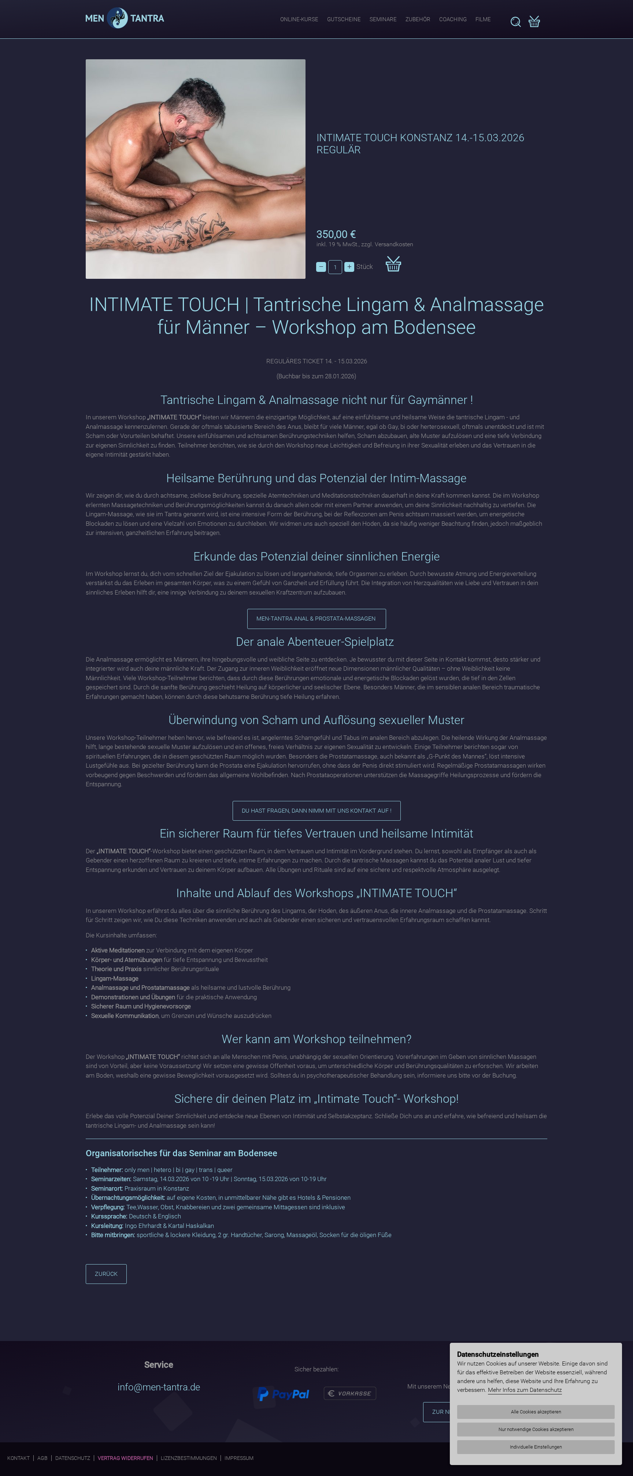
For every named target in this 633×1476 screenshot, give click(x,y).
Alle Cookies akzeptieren (536, 1412)
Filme (483, 19)
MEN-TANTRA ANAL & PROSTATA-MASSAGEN (316, 618)
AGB (42, 1458)
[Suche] (516, 22)
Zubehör (418, 19)
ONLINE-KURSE (299, 19)
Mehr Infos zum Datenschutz (525, 1389)
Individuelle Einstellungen (536, 1447)
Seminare (383, 19)
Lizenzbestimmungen (189, 1458)
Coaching (453, 19)
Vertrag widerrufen (125, 1458)
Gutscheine (344, 19)
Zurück (106, 1273)
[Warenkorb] (534, 22)
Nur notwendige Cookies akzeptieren (536, 1429)
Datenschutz (72, 1458)
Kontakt (18, 1458)
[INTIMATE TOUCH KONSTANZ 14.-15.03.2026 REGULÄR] (196, 169)
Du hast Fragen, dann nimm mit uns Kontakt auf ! (317, 810)
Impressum (239, 1458)
